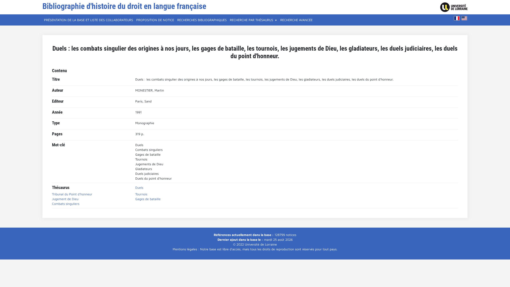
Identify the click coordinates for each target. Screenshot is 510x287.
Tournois (141, 194)
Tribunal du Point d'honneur (72, 194)
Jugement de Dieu (65, 199)
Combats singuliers (65, 203)
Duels (139, 187)
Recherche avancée (296, 20)
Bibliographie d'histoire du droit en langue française (124, 6)
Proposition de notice (155, 20)
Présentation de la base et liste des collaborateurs (88, 20)
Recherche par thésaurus (251, 20)
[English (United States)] (464, 18)
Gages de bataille (148, 199)
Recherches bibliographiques (202, 20)
